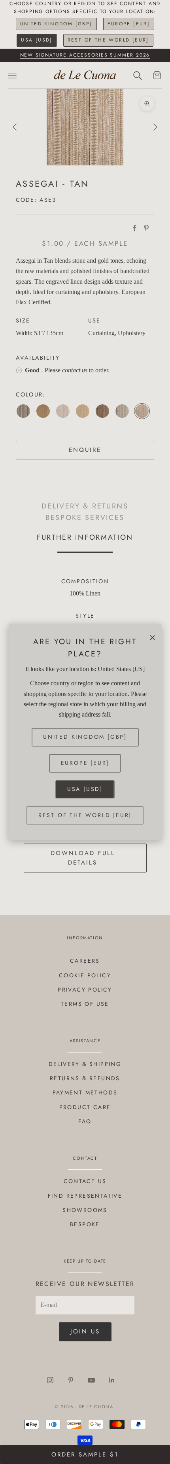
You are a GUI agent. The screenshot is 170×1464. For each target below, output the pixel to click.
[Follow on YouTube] (91, 1380)
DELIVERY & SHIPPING (85, 1064)
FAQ (84, 1121)
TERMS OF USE (85, 1004)
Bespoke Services (85, 518)
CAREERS (85, 961)
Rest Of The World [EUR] (108, 40)
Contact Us (85, 1181)
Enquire (85, 450)
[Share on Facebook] (134, 228)
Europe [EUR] (129, 23)
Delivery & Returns (85, 506)
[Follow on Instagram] (50, 1380)
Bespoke (85, 1224)
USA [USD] (37, 40)
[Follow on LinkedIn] (112, 1380)
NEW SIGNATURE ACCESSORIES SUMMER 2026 (85, 55)
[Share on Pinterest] (146, 228)
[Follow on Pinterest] (71, 1380)
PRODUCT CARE (85, 1107)
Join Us (85, 1331)
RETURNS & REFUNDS (85, 1078)
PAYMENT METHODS (85, 1092)
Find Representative (85, 1196)
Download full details (83, 858)
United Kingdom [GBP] (56, 23)
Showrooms (85, 1210)
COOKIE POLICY (85, 975)
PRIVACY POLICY (85, 990)
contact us (74, 370)
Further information (85, 537)
